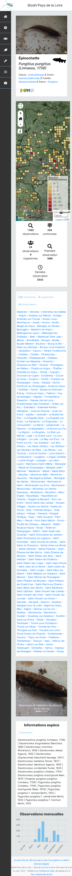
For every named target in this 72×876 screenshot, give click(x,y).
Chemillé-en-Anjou (27, 372)
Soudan (21, 616)
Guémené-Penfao (47, 407)
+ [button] (21, 113)
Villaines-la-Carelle (43, 651)
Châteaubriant (37, 358)
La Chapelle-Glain (34, 418)
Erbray (20, 393)
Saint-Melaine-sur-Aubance (42, 573)
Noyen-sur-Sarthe (38, 506)
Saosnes (21, 602)
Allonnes (34, 311)
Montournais (38, 481)
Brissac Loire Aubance (52, 347)
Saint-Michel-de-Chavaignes (44, 577)
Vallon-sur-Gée (35, 644)
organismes (46, 297)
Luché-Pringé (26, 460)
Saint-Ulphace (24, 591)
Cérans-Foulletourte (55, 350)
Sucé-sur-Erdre (25, 619)
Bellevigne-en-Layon (28, 333)
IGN (67, 219)
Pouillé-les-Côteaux (28, 524)
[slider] (61, 212)
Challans (23, 354)
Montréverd (58, 485)
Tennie (39, 619)
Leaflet (59, 219)
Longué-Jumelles (56, 457)
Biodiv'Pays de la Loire (45, 5)
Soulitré (60, 616)
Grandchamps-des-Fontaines (33, 403)
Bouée (55, 340)
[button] (20, 118)
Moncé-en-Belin (39, 474)
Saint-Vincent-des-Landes (49, 591)
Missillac (23, 474)
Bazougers (23, 329)
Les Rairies (50, 450)
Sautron (45, 602)
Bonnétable (33, 340)
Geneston (22, 400)
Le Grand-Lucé (43, 435)
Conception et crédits (58, 860)
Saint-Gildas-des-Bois (40, 556)
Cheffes (57, 368)
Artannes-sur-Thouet (28, 319)
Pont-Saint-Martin (45, 520)
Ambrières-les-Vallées (54, 311)
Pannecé (42, 513)
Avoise (45, 322)
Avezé (36, 322)
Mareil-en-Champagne (31, 467)
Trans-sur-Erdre (37, 637)
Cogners (54, 372)
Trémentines (23, 640)
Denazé (46, 382)
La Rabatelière (36, 428)
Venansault (23, 647)
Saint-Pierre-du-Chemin (49, 584)
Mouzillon (50, 492)
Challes (35, 354)
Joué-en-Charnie (40, 411)
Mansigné (60, 464)
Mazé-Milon (58, 471)
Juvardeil (41, 414)
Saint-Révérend (53, 587)
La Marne (38, 425)
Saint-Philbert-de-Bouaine (31, 580)
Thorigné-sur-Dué (27, 630)
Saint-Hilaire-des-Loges (30, 563)
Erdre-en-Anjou (35, 393)
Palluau (31, 513)
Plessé (28, 520)
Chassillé (22, 358)
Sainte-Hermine (27, 549)
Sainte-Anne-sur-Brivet (53, 545)
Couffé (44, 379)
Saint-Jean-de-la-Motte (32, 566)
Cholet (43, 372)
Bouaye (46, 340)
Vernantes (36, 647)
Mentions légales (41, 864)
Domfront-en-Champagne (31, 386)
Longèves (39, 457)
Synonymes (25, 732)
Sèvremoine (34, 612)
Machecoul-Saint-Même (39, 464)
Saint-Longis (37, 570)
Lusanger (41, 460)
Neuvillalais (32, 495)
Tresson (37, 640)
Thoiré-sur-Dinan (26, 626)
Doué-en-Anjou (56, 386)
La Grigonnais (49, 421)
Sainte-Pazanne (46, 549)
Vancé (49, 644)
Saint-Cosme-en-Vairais (44, 541)
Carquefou (24, 350)
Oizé (28, 510)
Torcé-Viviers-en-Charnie (31, 633)
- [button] (21, 124)
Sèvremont (50, 612)
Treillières (53, 637)
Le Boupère (38, 432)
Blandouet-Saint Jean (49, 336)
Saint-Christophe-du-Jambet (45, 534)
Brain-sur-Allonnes (27, 347)
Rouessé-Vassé (25, 527)
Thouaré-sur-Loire (49, 630)
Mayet (46, 471)
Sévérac (21, 612)
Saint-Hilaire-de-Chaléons (42, 559)
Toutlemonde (54, 633)
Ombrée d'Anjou (43, 510)
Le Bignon (24, 432)
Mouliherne (36, 492)
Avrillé (55, 322)
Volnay (60, 651)
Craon (36, 382)
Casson (37, 350)
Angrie (22, 315)
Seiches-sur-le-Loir (44, 609)
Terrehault (22, 623)
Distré (56, 382)
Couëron (33, 379)
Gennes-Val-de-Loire (41, 400)
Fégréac (37, 396)
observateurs (27, 304)
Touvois (21, 637)
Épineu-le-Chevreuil (51, 389)
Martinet (21, 471)
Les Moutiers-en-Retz (29, 450)
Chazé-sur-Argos (40, 368)
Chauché (48, 361)
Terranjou (51, 619)
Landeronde (52, 425)
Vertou (48, 647)
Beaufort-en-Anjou (41, 329)
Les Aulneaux (41, 442)
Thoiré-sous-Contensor (44, 623)
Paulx (32, 517)
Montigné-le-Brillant (41, 478)
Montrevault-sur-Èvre (37, 485)
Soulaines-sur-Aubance (40, 616)
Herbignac (22, 411)
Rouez (39, 527)
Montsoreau (23, 488)
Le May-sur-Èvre (49, 439)
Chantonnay (48, 354)
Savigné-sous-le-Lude (29, 605)
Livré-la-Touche (37, 453)
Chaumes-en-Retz (27, 365)
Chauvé (44, 365)
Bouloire (40, 343)
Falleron (51, 393)
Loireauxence (24, 457)
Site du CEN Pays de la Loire (34, 860)
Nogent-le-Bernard (38, 499)
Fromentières (52, 396)
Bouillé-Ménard (25, 343)
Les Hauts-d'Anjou (38, 446)
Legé (29, 435)
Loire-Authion (56, 453)
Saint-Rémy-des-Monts (30, 587)
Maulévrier (34, 471)
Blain (32, 336)
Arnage (57, 315)
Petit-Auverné (44, 517)
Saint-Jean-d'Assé (56, 563)
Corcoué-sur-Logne (28, 375)
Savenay (56, 602)
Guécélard (29, 407)
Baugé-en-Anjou (26, 326)
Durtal (34, 389)
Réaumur (46, 524)
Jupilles (29, 414)
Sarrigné (33, 602)
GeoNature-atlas (46, 871)
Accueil (17, 860)
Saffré (36, 531)
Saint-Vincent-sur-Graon (41, 598)
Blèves (20, 340)
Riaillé (56, 524)
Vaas (47, 640)
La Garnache (32, 421)
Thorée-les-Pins (47, 626)
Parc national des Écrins (41, 874)
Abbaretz (22, 311)
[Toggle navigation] (8, 13)
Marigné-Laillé (53, 467)
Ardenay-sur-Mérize (39, 315)
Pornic (60, 520)
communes (27, 297)
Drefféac (23, 389)
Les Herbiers (57, 446)
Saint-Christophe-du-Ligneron (34, 538)
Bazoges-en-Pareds (48, 326)
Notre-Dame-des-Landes (39, 502)
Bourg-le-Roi (55, 343)
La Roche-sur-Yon (56, 428)
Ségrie (27, 609)
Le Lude (33, 439)
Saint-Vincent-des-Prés (30, 594)
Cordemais (47, 375)
